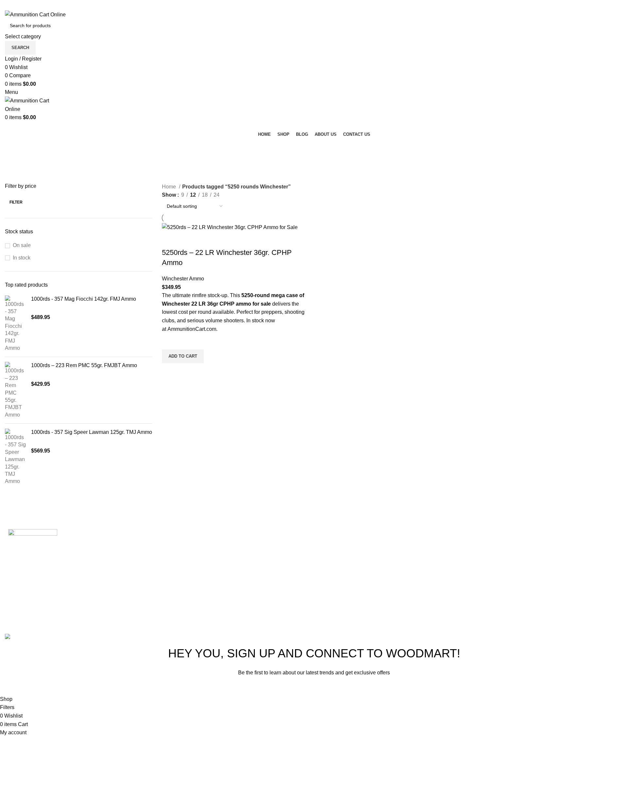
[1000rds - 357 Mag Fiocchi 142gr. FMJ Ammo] (15, 323)
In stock (21, 257)
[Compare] (170, 239)
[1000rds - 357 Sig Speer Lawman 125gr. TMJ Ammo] (15, 457)
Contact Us (443, 609)
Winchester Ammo (183, 278)
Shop (436, 563)
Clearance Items (344, 593)
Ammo (332, 548)
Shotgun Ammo (343, 563)
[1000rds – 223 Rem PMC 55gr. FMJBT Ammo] (15, 390)
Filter (16, 202)
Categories (18, 178)
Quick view (170, 371)
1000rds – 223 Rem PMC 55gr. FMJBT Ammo (84, 365)
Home (169, 186)
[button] (183, 356)
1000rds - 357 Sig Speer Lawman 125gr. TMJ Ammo (91, 432)
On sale (22, 245)
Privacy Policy (356, 687)
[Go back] (13, 146)
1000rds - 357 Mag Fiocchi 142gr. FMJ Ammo (83, 299)
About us (440, 593)
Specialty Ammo (344, 578)
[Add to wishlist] (170, 341)
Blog (435, 578)
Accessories (339, 609)
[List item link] (575, 559)
